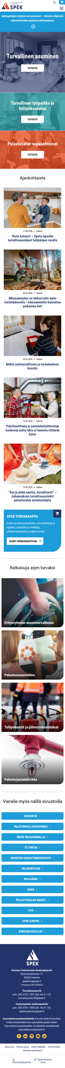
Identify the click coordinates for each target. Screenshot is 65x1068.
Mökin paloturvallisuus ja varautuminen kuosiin (32, 366)
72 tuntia (31, 847)
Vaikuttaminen (38, 1047)
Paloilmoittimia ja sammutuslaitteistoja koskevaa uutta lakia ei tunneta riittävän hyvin (33, 430)
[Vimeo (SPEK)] (44, 1036)
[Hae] (54, 2)
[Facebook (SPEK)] (19, 1036)
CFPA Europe (31, 921)
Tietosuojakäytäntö (32, 1051)
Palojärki (31, 879)
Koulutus (9, 1047)
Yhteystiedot (54, 1047)
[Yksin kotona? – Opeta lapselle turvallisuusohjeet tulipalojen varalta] (32, 208)
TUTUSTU (32, 68)
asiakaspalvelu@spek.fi (31, 1011)
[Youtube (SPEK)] (38, 1036)
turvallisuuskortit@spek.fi (31, 998)
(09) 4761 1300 (26, 1007)
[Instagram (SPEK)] (31, 1036)
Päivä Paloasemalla (31, 837)
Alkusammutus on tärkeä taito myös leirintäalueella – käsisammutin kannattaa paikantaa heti (32, 302)
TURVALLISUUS (22, 1047)
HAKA (31, 889)
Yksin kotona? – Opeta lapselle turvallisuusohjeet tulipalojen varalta (32, 238)
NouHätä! (31, 816)
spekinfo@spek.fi (32, 981)
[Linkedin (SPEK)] (25, 1036)
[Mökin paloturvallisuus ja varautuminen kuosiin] (32, 336)
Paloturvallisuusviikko (31, 826)
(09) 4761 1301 (26, 994)
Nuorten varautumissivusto (31, 858)
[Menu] (61, 8)
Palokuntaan (31, 868)
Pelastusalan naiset (31, 900)
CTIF (31, 910)
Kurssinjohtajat (31, 931)
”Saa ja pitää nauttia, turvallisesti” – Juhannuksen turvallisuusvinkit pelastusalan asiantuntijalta (32, 496)
